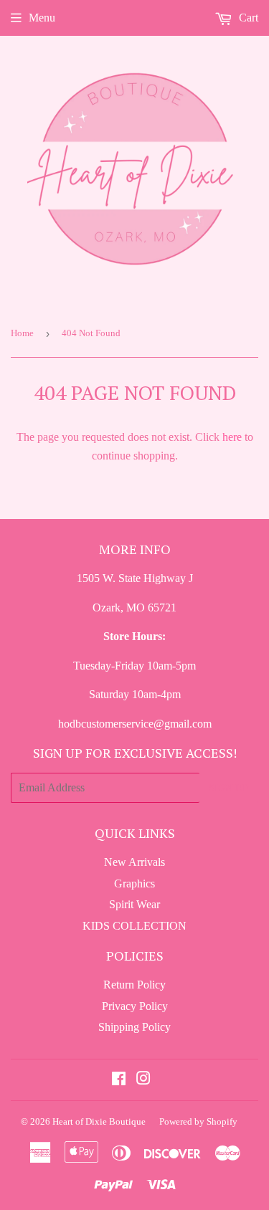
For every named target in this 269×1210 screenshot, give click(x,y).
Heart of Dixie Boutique (99, 1121)
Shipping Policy (134, 1027)
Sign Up (229, 787)
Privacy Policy (135, 1006)
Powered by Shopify (198, 1121)
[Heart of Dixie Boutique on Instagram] (143, 1080)
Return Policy (134, 984)
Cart (247, 17)
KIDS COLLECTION (134, 926)
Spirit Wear (134, 904)
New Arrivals (134, 862)
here (232, 437)
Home (22, 333)
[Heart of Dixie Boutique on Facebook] (118, 1080)
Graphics (134, 883)
